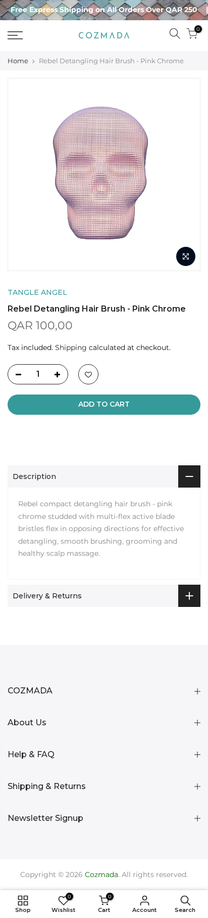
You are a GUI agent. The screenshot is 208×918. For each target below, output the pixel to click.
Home (18, 61)
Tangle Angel (37, 292)
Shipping (71, 347)
